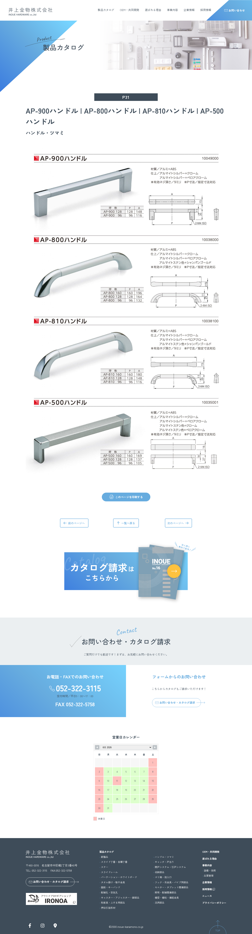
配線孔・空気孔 (109, 892)
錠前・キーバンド (110, 887)
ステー (104, 867)
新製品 (104, 857)
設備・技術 (210, 870)
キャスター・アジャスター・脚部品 (120, 897)
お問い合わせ (237, 10)
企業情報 (189, 10)
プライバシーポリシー (214, 902)
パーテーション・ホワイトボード (119, 877)
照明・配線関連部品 (165, 892)
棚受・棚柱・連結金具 (167, 897)
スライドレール (109, 872)
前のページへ (76, 523)
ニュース (207, 896)
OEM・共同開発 (129, 10)
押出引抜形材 (108, 907)
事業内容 (172, 10)
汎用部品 (159, 902)
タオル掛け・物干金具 (113, 882)
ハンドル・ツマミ (164, 857)
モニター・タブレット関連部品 (171, 887)
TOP (217, 930)
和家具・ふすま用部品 (113, 902)
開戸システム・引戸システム (170, 867)
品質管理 (208, 875)
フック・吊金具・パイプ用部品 (171, 882)
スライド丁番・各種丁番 (114, 862)
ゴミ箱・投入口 (163, 877)
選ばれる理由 (153, 10)
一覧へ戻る (128, 523)
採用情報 (205, 10)
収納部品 (159, 872)
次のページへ (175, 523)
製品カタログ (106, 10)
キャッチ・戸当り (164, 862)
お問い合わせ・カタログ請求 (177, 702)
